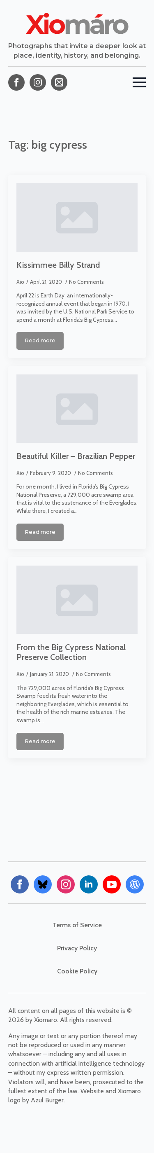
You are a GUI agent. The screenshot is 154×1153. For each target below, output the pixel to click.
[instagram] (38, 82)
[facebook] (16, 82)
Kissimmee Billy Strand (58, 265)
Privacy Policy (77, 948)
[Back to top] (133, 1132)
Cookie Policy (77, 971)
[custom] (59, 82)
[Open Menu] (139, 82)
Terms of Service (77, 925)
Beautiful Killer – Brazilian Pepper (75, 456)
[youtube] (112, 884)
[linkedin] (89, 884)
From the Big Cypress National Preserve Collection (71, 652)
